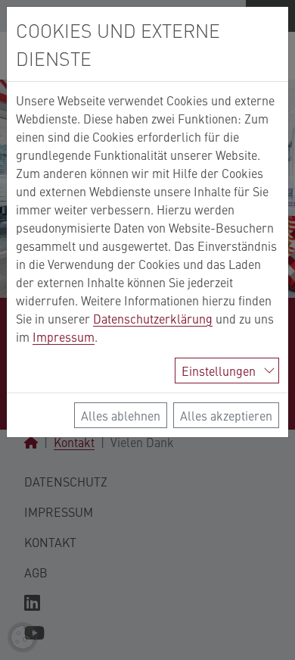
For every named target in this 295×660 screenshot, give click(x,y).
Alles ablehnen (120, 415)
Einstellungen (219, 370)
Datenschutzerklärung (153, 318)
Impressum (64, 336)
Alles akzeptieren (226, 415)
